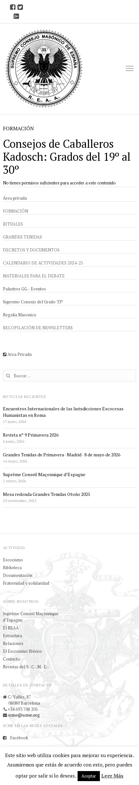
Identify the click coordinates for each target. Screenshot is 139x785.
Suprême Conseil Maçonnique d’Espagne (44, 474)
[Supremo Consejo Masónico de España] (43, 68)
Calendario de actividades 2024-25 (43, 263)
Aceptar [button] (88, 776)
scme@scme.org (24, 715)
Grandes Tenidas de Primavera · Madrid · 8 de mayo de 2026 (61, 454)
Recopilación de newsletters (38, 328)
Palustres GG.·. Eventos (24, 289)
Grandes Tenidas (22, 237)
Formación (15, 211)
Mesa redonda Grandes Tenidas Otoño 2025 (46, 494)
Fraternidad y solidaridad (26, 583)
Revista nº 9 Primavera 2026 (31, 435)
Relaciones (13, 643)
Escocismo (13, 560)
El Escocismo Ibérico (22, 651)
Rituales (13, 224)
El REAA (11, 628)
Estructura (12, 636)
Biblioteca (12, 567)
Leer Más (112, 775)
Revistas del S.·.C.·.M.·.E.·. (26, 667)
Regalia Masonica (19, 315)
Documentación (17, 575)
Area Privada (19, 354)
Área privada (15, 198)
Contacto (11, 659)
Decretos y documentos (31, 250)
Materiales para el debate (34, 276)
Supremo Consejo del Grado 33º (33, 302)
